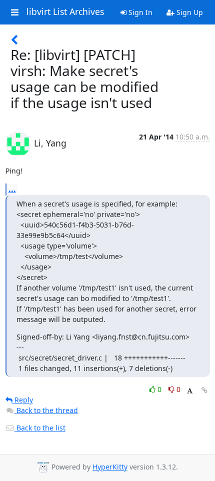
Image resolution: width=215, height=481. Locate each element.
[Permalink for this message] (204, 390)
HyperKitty (110, 467)
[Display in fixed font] (189, 391)
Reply (22, 399)
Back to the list (40, 427)
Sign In (139, 12)
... (12, 189)
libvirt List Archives (65, 12)
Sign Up (188, 12)
